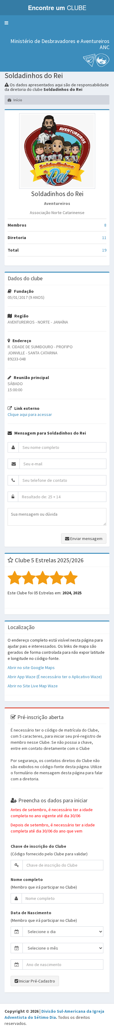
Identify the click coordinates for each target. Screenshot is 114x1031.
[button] (6, 22)
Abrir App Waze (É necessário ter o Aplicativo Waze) (55, 676)
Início (17, 100)
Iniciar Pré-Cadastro (36, 981)
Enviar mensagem (85, 538)
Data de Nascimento (31, 912)
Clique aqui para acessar (30, 414)
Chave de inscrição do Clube (38, 846)
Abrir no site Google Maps (31, 667)
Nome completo (27, 879)
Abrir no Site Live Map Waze (33, 686)
